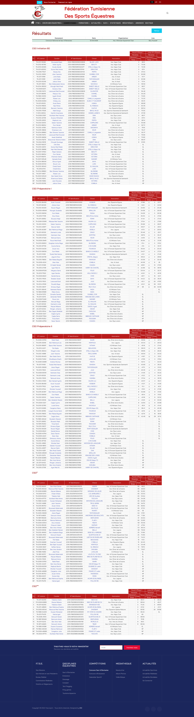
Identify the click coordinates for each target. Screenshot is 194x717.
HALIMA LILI (92, 221)
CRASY (92, 232)
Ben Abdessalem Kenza (57, 84)
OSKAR (92, 309)
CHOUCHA (92, 311)
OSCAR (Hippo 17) (92, 460)
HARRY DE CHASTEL (92, 268)
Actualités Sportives (150, 670)
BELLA (92, 400)
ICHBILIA (94, 183)
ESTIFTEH (92, 235)
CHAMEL (94, 94)
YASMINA (92, 378)
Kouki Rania (57, 103)
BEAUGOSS (92, 348)
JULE (92, 281)
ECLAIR (92, 227)
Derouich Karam (56, 535)
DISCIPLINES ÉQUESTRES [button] (52, 23)
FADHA (92, 213)
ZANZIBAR (94, 489)
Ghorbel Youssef (55, 389)
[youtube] (159, 709)
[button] (32, 23)
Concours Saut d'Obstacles (98, 670)
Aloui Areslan (56, 523)
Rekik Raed (55, 340)
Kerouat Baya (55, 302)
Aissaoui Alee (56, 89)
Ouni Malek (55, 213)
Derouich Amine (56, 515)
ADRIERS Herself (94, 528)
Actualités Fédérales (150, 674)
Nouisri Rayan (55, 208)
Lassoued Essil (56, 281)
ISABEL (92, 314)
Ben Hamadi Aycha (55, 381)
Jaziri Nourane (57, 181)
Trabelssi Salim (57, 600)
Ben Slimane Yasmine (57, 132)
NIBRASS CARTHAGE (92, 316)
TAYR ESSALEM (94, 79)
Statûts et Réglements (44, 684)
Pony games (67, 690)
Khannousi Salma (56, 178)
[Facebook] (147, 709)
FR (152, 2)
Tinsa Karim (56, 319)
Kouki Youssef (55, 202)
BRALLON (92, 210)
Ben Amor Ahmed (56, 528)
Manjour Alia (57, 94)
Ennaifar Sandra (56, 294)
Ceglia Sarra (56, 316)
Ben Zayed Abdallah (55, 311)
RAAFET (92, 419)
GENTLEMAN (95, 518)
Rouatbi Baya (55, 284)
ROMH (92, 219)
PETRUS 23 (94, 622)
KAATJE (94, 108)
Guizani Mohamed (56, 501)
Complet (66, 683)
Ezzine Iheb (56, 576)
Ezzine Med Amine (57, 69)
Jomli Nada (56, 77)
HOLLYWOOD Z (92, 273)
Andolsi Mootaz (55, 362)
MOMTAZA (92, 343)
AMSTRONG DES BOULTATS (94, 515)
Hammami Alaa (56, 235)
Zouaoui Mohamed (57, 118)
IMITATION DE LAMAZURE (92, 443)
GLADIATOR (94, 91)
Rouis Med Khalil (55, 240)
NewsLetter (120, 670)
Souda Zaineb (56, 67)
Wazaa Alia (56, 72)
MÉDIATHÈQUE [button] (127, 23)
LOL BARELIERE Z (94, 494)
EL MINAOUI (94, 547)
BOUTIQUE (149, 23)
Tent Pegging (67, 686)
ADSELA (92, 230)
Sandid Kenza (55, 276)
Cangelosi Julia (56, 571)
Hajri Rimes (56, 106)
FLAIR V (94, 520)
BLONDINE (94, 171)
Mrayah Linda (55, 351)
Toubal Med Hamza (56, 254)
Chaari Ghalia (56, 494)
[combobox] (167, 13)
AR (156, 2)
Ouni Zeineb (57, 125)
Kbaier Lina (56, 98)
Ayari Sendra (56, 273)
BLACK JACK (94, 62)
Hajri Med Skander (57, 149)
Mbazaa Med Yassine (56, 221)
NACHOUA (94, 84)
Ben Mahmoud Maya (55, 230)
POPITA (94, 72)
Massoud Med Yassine (56, 489)
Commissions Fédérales (44, 681)
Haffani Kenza (55, 547)
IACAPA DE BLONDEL (94, 578)
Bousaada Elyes (56, 62)
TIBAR (94, 624)
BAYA (94, 161)
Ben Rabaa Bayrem (55, 260)
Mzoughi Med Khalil (57, 86)
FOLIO (92, 270)
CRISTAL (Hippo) (92, 257)
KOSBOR (92, 202)
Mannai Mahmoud (56, 520)
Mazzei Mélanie (56, 306)
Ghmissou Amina (55, 438)
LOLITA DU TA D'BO (94, 554)
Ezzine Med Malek (57, 147)
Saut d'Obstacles (69, 672)
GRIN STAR (94, 69)
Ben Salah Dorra (56, 176)
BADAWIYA (94, 127)
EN (160, 2)
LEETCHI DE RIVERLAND (94, 537)
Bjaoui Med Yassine (55, 345)
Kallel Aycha (57, 64)
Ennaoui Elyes (55, 287)
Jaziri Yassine (55, 354)
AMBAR (94, 77)
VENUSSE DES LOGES (92, 297)
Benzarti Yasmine (57, 108)
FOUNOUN (92, 249)
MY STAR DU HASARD (94, 612)
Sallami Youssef (55, 446)
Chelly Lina (57, 101)
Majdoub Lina (57, 120)
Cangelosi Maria (55, 408)
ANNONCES (140, 23)
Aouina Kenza (55, 246)
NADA (92, 289)
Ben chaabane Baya (56, 532)
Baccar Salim (55, 227)
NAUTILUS (94, 508)
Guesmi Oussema (56, 626)
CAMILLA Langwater (94, 98)
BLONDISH (92, 243)
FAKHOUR (92, 260)
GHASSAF (92, 389)
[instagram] (153, 709)
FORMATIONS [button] (83, 23)
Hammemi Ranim (56, 289)
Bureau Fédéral (41, 677)
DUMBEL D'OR (94, 74)
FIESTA (92, 362)
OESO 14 (94, 506)
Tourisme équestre (69, 693)
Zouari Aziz (55, 249)
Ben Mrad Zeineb (55, 486)
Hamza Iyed (56, 581)
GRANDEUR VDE (94, 605)
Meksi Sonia (56, 292)
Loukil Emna (55, 405)
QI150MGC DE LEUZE (94, 491)
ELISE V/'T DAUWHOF (94, 101)
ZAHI (92, 450)
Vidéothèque (120, 677)
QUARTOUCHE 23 (94, 535)
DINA (94, 115)
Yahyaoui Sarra (56, 270)
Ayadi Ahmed (57, 96)
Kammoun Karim (57, 127)
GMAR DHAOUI (94, 176)
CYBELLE (94, 542)
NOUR (94, 130)
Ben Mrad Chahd (55, 450)
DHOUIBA (92, 465)
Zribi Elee (57, 144)
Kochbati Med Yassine (57, 115)
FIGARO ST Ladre (94, 571)
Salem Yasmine (57, 123)
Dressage (66, 679)
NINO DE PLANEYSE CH (94, 557)
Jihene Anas (56, 205)
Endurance (66, 676)
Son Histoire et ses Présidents (46, 674)
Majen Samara (56, 152)
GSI (81, 708)
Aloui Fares (55, 216)
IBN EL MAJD (94, 111)
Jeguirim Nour (55, 257)
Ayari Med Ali (56, 268)
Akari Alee (55, 262)
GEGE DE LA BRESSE (94, 532)
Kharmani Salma (57, 157)
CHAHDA (92, 265)
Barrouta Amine (56, 518)
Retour (156, 31)
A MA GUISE (92, 246)
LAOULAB (92, 359)
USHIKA (94, 103)
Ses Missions (40, 670)
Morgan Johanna (55, 309)
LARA (94, 164)
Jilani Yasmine (57, 74)
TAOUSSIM (92, 319)
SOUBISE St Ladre (95, 566)
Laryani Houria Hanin (55, 411)
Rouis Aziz (55, 299)
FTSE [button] (38, 23)
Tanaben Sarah (56, 279)
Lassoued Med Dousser (57, 91)
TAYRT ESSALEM (92, 208)
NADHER (94, 159)
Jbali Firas (55, 552)
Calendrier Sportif (95, 677)
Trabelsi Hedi (56, 496)
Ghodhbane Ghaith (55, 359)
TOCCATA (94, 498)
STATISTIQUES (115, 23)
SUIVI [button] (105, 23)
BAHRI (92, 340)
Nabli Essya (57, 111)
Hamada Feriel (56, 159)
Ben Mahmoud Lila (55, 343)
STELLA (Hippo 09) (92, 351)
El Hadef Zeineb (56, 265)
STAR (92, 276)
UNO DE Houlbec (94, 496)
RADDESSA (94, 574)
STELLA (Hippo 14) (94, 67)
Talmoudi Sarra (56, 238)
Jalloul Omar (57, 81)
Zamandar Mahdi (55, 297)
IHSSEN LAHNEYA (94, 113)
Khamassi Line (57, 130)
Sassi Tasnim (56, 321)
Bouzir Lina (56, 164)
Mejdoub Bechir (56, 566)
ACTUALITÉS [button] (95, 23)
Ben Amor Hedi (56, 622)
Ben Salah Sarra (55, 356)
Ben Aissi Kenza (55, 460)
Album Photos (121, 674)
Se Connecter (147, 681)
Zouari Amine (56, 506)
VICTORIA (94, 154)
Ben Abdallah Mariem (55, 400)
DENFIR (94, 486)
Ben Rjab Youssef (56, 544)
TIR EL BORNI (92, 354)
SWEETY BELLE (94, 86)
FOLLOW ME (95, 581)
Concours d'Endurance (97, 674)
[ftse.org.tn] (38, 12)
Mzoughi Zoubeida (56, 210)
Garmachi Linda (56, 232)
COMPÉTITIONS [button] (70, 23)
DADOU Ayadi (92, 306)
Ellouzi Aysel (57, 161)
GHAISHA (92, 254)
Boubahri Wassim (55, 419)
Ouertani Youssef (56, 542)
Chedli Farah (57, 166)
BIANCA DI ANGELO (92, 251)
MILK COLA (92, 287)
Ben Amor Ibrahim (55, 465)
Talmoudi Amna (55, 378)
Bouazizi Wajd (55, 219)
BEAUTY (94, 64)
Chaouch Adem (56, 525)
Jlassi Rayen (55, 367)
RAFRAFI (94, 525)
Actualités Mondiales (150, 677)
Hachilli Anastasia (57, 113)
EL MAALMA (94, 166)
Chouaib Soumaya (57, 142)
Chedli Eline (57, 169)
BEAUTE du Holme (92, 216)
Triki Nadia (55, 348)
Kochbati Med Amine (56, 498)
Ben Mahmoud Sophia (56, 578)
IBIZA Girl (94, 600)
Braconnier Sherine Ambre (56, 140)
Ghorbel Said (55, 443)
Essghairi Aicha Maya (56, 243)
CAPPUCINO (94, 123)
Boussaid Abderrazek (56, 508)
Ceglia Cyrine (55, 314)
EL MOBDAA (94, 106)
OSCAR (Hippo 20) (92, 408)
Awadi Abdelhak (57, 137)
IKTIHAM (92, 345)
